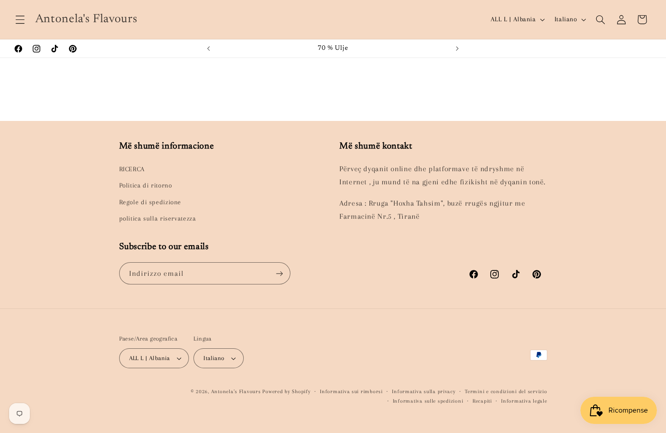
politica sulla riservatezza (157, 218)
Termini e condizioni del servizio (506, 392)
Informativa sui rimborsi (351, 392)
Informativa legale (524, 401)
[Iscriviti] (279, 273)
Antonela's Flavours (236, 392)
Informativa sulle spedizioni (428, 401)
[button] (20, 19)
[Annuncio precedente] (209, 48)
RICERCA (132, 169)
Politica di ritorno (145, 185)
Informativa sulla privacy (423, 392)
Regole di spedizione (150, 202)
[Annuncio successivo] (457, 48)
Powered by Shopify (286, 392)
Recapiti (482, 401)
